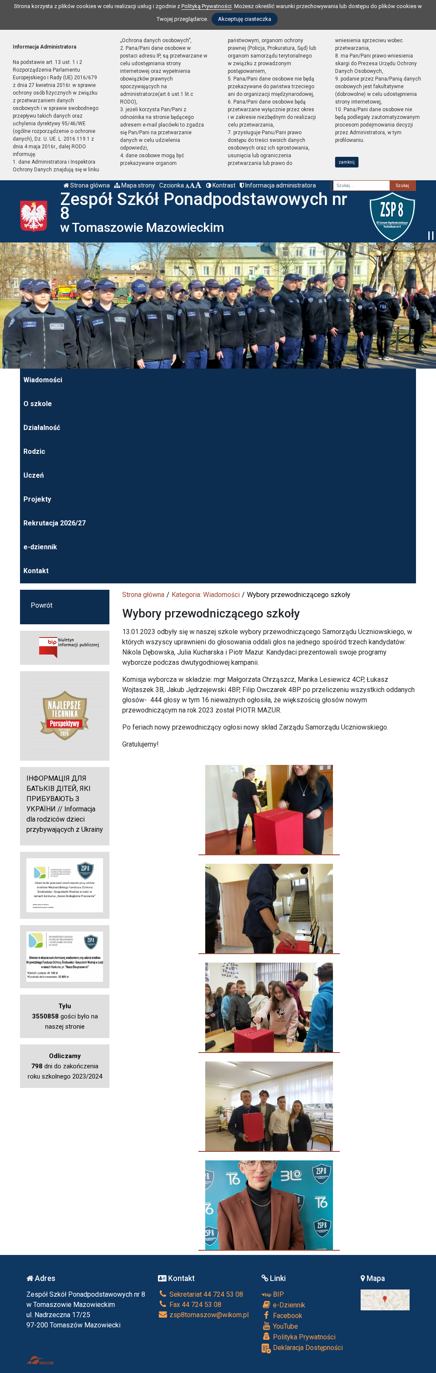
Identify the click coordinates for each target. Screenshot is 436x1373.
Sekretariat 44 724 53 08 (205, 1294)
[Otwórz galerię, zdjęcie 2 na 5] (268, 908)
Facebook (286, 1316)
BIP (277, 1294)
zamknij (346, 162)
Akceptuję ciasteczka (244, 19)
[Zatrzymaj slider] (430, 235)
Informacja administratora (280, 185)
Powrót (41, 605)
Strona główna (89, 185)
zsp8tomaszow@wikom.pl (208, 1315)
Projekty (37, 499)
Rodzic (34, 451)
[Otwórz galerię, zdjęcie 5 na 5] (268, 1205)
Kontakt (36, 571)
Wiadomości (42, 380)
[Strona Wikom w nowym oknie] (39, 1360)
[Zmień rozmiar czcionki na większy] (192, 185)
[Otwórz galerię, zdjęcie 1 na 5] (268, 809)
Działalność (41, 428)
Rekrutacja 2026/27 (54, 523)
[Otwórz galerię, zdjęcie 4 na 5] (268, 1106)
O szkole (37, 404)
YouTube (284, 1326)
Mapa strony (137, 185)
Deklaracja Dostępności (307, 1348)
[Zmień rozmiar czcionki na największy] (198, 185)
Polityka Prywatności (303, 1337)
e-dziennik (40, 547)
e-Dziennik (288, 1305)
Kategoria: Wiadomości (206, 595)
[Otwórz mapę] (385, 1299)
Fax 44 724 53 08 (194, 1305)
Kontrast (223, 185)
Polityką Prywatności (206, 6)
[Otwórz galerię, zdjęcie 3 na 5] (268, 1007)
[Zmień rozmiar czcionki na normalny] (187, 185)
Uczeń (33, 475)
